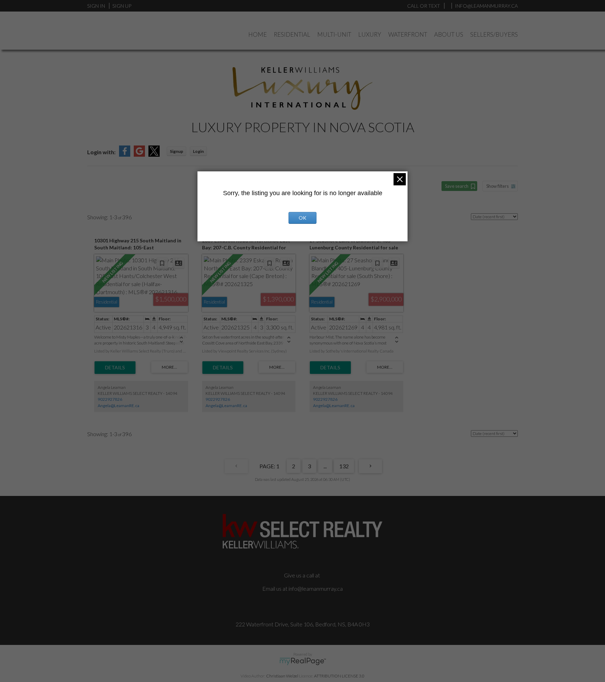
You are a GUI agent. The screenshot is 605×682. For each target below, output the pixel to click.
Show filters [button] (497, 186)
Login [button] (198, 151)
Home (257, 34)
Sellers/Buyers (494, 34)
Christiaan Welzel (282, 676)
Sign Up (121, 6)
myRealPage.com (302, 661)
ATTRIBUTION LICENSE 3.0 (339, 676)
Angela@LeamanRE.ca (118, 405)
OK (302, 218)
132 (344, 466)
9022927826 (110, 399)
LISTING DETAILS (115, 367)
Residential (292, 34)
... (325, 466)
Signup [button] (176, 151)
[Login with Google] (139, 154)
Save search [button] (456, 186)
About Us (448, 34)
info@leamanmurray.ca (315, 588)
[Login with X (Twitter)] (154, 154)
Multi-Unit (334, 34)
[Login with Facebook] (124, 154)
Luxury (369, 34)
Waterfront (407, 34)
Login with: (101, 152)
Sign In (96, 6)
